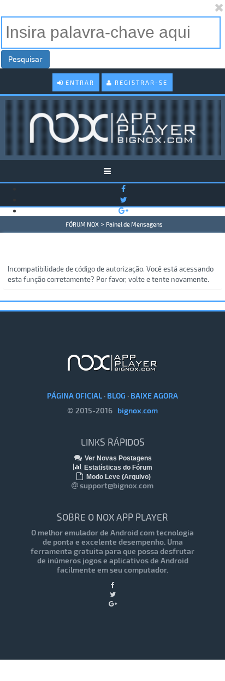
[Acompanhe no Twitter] (123, 199)
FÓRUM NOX (82, 224)
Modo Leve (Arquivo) (118, 477)
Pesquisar (25, 59)
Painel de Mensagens (134, 224)
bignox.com (135, 410)
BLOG (116, 395)
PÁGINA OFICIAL (74, 395)
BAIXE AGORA (154, 395)
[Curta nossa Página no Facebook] (123, 188)
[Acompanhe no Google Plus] (123, 210)
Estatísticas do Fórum (117, 467)
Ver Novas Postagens (117, 458)
